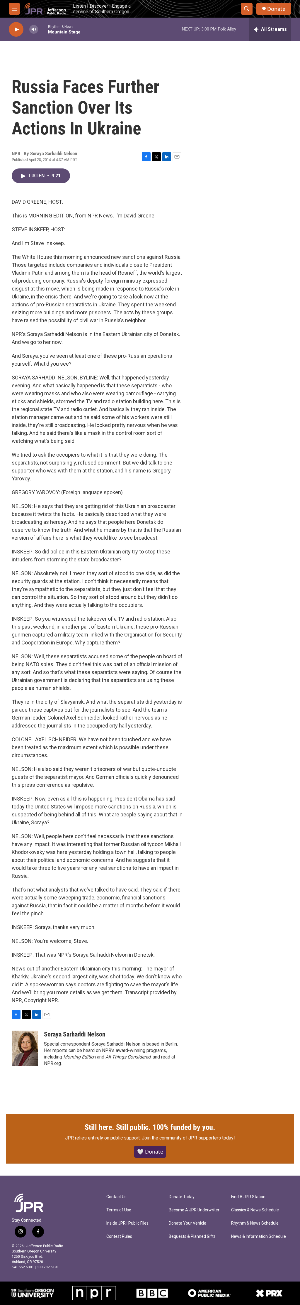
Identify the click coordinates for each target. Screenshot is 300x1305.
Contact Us (116, 1197)
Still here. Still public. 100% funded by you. (150, 1127)
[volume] (34, 29)
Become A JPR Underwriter (194, 1210)
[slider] (43, 29)
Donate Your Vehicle (187, 1223)
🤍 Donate (150, 1151)
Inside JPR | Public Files (127, 1223)
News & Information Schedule (258, 1236)
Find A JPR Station (248, 1197)
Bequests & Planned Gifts (192, 1236)
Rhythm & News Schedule (255, 1223)
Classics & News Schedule (255, 1210)
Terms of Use (118, 1210)
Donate (276, 9)
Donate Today (182, 1197)
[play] (16, 29)
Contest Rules (119, 1236)
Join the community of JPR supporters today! (188, 1138)
